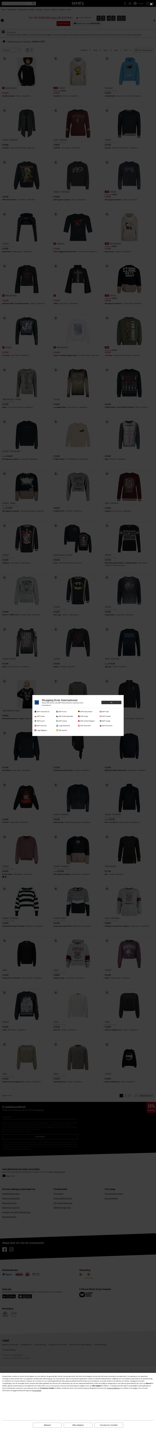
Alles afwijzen (78, 1425)
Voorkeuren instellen (109, 1425)
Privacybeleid (36, 1390)
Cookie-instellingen (113, 1388)
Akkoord (47, 1425)
